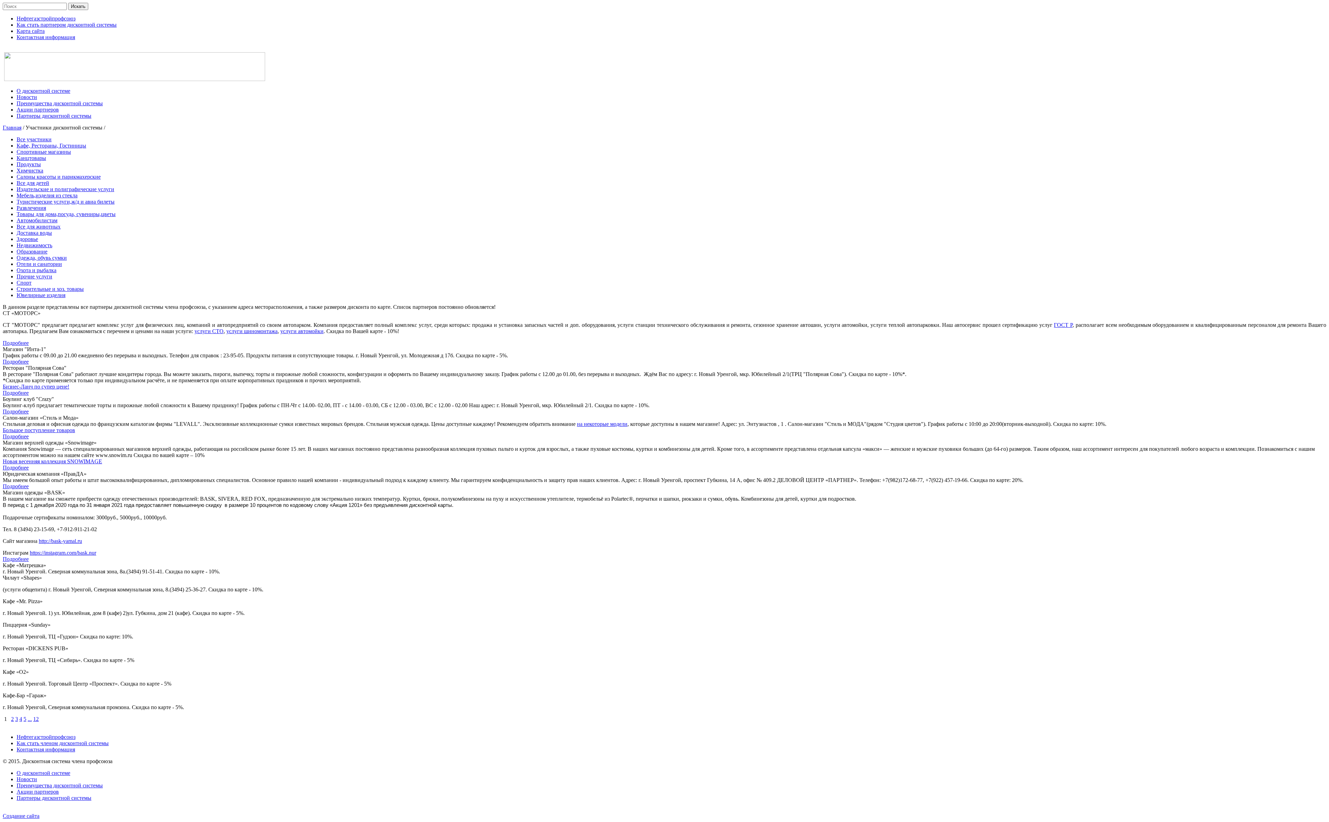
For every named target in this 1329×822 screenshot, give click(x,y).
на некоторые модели (602, 424)
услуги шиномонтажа (252, 331)
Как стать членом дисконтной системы (63, 743)
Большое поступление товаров (39, 430)
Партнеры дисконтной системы (54, 798)
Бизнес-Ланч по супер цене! (36, 387)
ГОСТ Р (1063, 325)
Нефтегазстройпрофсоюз (46, 737)
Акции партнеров (38, 792)
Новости (27, 779)
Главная (12, 128)
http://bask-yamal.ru (60, 541)
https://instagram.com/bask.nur (63, 553)
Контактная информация (46, 749)
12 (36, 719)
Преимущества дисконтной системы (60, 785)
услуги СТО (209, 331)
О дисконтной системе (43, 773)
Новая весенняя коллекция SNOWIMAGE (52, 461)
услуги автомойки (302, 331)
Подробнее (16, 343)
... (30, 719)
